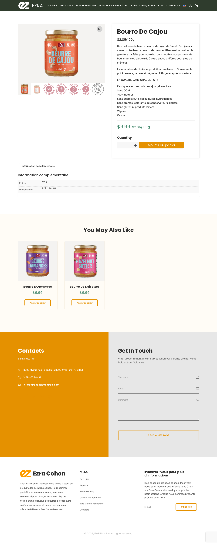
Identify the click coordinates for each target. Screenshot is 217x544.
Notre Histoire (86, 5)
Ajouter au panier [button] (38, 303)
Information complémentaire (38, 166)
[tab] (38, 166)
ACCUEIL (52, 5)
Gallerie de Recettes (113, 5)
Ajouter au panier (161, 145)
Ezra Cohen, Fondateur (147, 5)
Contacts (173, 5)
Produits (66, 5)
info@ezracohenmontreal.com (41, 384)
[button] (99, 29)
